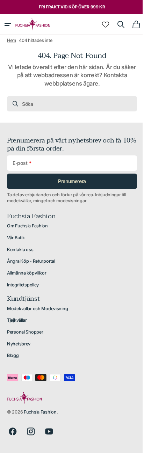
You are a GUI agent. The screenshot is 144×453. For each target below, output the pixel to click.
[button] (7, 24)
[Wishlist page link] (100, 24)
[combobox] (69, 103)
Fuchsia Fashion (40, 412)
